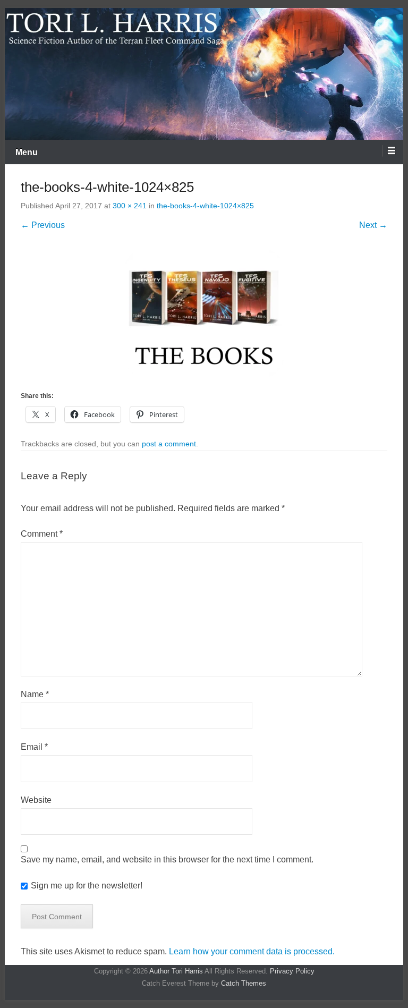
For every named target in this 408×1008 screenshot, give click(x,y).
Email (34, 746)
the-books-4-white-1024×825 (205, 205)
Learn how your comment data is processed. (252, 951)
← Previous (43, 225)
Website (36, 799)
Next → (373, 225)
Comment (42, 533)
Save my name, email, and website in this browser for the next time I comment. (167, 859)
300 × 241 (130, 205)
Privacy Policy (292, 971)
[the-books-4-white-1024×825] (204, 313)
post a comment (169, 443)
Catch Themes (243, 983)
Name (35, 694)
